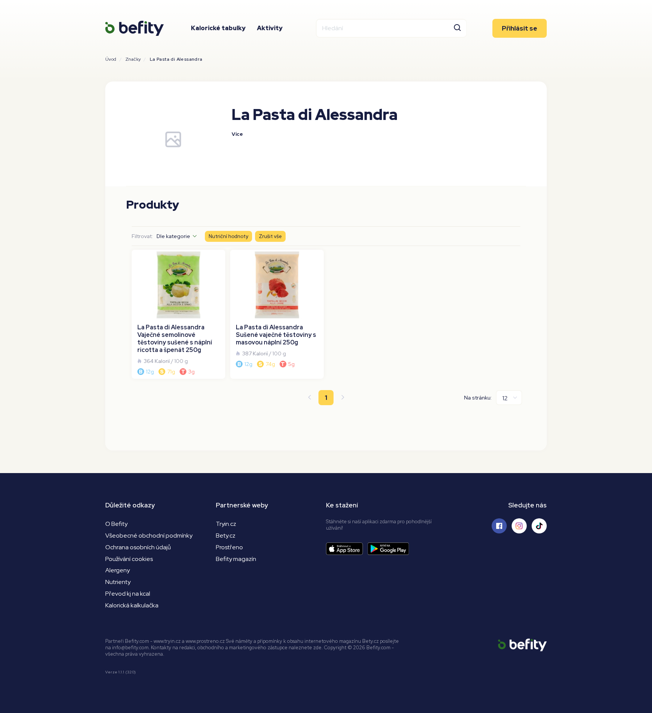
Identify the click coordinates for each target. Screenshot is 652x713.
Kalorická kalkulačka (131, 605)
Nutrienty (118, 582)
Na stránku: (478, 397)
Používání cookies (129, 559)
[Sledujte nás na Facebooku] (499, 525)
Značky (133, 59)
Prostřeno (229, 547)
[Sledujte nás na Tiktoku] (539, 525)
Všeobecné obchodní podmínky (148, 535)
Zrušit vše (270, 236)
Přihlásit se (519, 28)
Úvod (111, 59)
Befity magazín (236, 559)
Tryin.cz (226, 524)
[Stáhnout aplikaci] (347, 548)
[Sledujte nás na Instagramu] (519, 525)
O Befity (116, 524)
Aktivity (270, 28)
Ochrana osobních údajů (138, 547)
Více (237, 134)
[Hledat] (457, 28)
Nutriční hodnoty (228, 236)
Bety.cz (225, 535)
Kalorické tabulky (218, 28)
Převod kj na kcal (127, 594)
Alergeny (117, 570)
